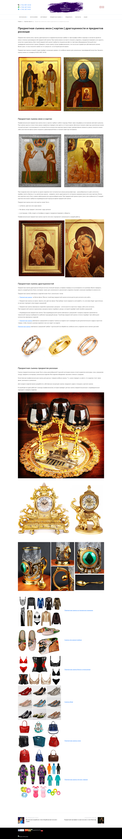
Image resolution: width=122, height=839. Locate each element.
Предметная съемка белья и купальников (77, 669)
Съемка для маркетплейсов (73, 640)
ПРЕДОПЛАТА (68, 17)
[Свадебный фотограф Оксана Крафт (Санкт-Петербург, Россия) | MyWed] (21, 834)
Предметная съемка (26, 297)
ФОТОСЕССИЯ (22, 17)
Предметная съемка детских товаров (76, 779)
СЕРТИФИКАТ (43, 17)
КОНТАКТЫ (78, 17)
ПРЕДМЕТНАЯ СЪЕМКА (55, 17)
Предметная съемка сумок (72, 741)
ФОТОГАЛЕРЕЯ (33, 17)
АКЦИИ (85, 17)
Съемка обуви (68, 702)
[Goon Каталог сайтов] (21, 830)
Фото (42, 830)
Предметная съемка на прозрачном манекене (78, 610)
